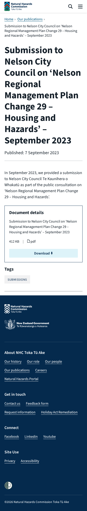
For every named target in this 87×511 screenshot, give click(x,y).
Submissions (17, 280)
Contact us (12, 403)
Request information (19, 412)
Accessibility (30, 460)
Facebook (11, 436)
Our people (53, 361)
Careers (41, 370)
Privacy (9, 460)
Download (42, 253)
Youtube (49, 436)
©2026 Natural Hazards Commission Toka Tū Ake (36, 502)
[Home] (18, 6)
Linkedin (31, 436)
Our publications (30, 19)
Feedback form (37, 403)
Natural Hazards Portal (21, 378)
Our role (33, 361)
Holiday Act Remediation (59, 412)
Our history (12, 361)
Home (8, 19)
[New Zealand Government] (43, 327)
